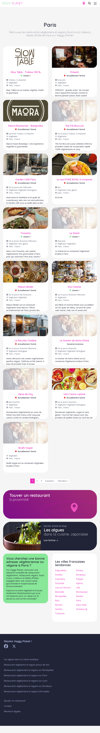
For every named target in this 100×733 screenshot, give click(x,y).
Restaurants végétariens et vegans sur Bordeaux (28, 686)
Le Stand (74, 233)
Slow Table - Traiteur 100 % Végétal (25, 72)
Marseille (59, 591)
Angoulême (60, 570)
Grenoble (59, 583)
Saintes (58, 609)
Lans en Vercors (63, 587)
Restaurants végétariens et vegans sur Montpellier (29, 670)
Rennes (58, 604)
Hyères (79, 583)
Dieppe (79, 579)
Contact (7, 706)
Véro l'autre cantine (74, 394)
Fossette (26, 233)
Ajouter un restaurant (14, 700)
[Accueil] (13, 3)
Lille (78, 587)
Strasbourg (81, 609)
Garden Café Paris (25, 179)
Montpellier (61, 596)
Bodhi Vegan (25, 448)
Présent (74, 72)
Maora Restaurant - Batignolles (25, 126)
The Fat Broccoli (74, 126)
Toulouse (59, 613)
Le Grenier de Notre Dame (74, 340)
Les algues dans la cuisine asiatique (21, 659)
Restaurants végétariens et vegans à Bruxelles (26, 691)
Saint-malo (81, 604)
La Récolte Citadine (25, 340)
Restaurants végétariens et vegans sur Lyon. (26, 680)
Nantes (79, 596)
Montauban (82, 591)
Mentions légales (12, 711)
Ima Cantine (74, 287)
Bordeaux (81, 574)
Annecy (79, 570)
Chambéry (60, 579)
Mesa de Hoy (25, 394)
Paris (78, 600)
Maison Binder (25, 287)
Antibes (59, 574)
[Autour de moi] (84, 3)
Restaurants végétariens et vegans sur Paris (25, 675)
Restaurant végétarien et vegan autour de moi (26, 664)
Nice (57, 600)
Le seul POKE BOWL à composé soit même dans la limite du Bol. (74, 179)
